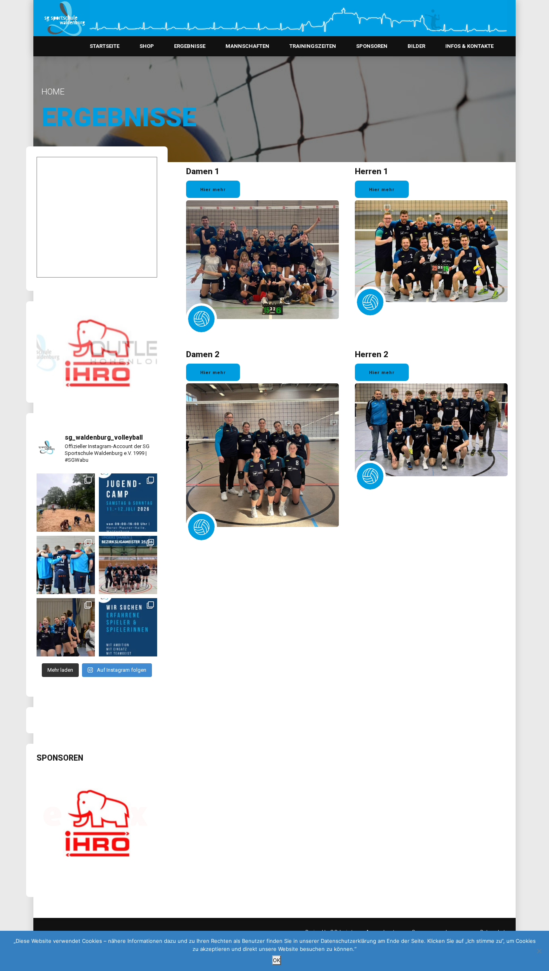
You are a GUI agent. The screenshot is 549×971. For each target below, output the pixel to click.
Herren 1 (371, 171)
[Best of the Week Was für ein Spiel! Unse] (66, 627)
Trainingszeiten (312, 46)
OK (276, 960)
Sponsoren (371, 46)
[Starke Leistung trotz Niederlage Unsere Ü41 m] (66, 565)
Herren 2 (371, 354)
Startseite (104, 46)
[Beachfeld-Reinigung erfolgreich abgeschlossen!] (66, 502)
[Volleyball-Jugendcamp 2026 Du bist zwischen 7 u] (128, 502)
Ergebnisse (189, 46)
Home (53, 92)
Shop (146, 46)
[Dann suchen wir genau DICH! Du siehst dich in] (128, 627)
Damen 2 (202, 354)
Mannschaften (247, 46)
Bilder (416, 46)
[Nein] (539, 951)
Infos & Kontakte (469, 46)
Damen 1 (202, 171)
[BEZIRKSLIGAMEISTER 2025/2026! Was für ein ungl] (128, 565)
